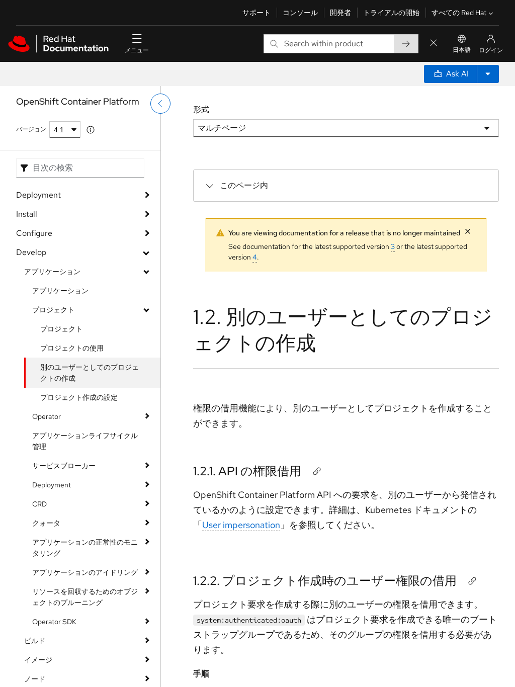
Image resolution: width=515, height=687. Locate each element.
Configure (34, 233)
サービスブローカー (64, 465)
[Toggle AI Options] (488, 74)
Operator (46, 416)
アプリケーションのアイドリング (85, 572)
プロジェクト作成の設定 (79, 397)
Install (26, 214)
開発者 (340, 12)
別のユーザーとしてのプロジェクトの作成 (89, 373)
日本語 (462, 50)
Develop (31, 252)
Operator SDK (54, 621)
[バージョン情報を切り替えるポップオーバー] (90, 129)
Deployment (38, 195)
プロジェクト (53, 309)
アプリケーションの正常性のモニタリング (85, 548)
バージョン (31, 129)
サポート (256, 12)
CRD (39, 503)
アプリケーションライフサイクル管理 (85, 441)
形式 (201, 109)
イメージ (38, 659)
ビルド (34, 640)
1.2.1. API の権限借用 (247, 471)
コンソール (300, 12)
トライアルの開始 (391, 12)
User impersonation (241, 525)
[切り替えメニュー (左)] (160, 104)
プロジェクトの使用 (72, 348)
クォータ (46, 523)
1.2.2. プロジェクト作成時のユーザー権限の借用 (325, 580)
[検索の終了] (433, 43)
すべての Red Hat (459, 12)
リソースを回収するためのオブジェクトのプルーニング (85, 597)
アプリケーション (52, 271)
